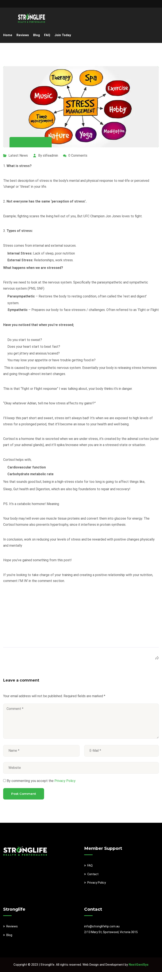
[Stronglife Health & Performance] (32, 18)
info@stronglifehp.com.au (102, 926)
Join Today (62, 35)
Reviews (22, 35)
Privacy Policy (65, 781)
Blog (36, 35)
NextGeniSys (138, 965)
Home (7, 35)
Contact (93, 874)
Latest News (18, 155)
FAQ (47, 35)
